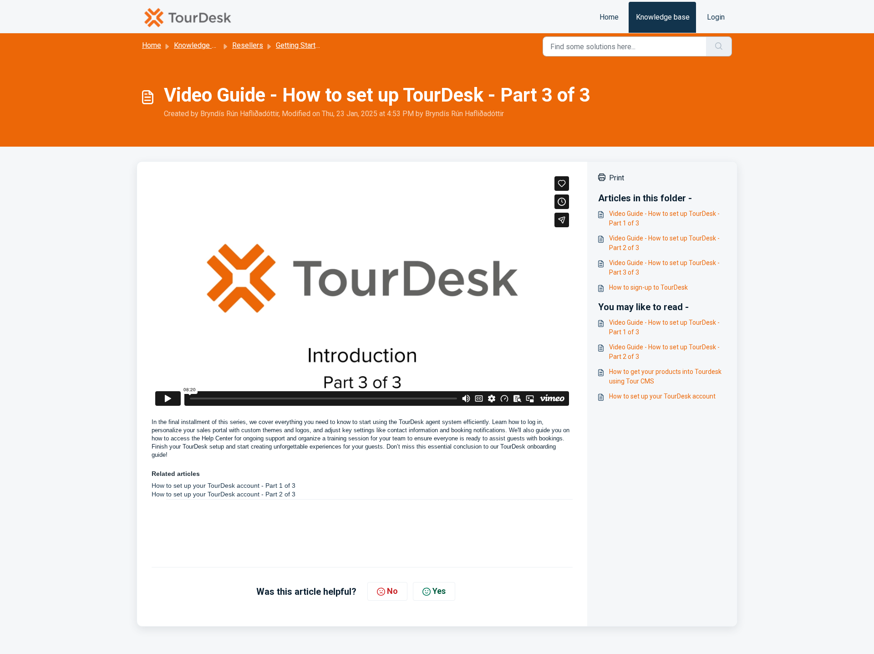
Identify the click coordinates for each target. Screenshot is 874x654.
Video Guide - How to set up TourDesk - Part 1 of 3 (664, 218)
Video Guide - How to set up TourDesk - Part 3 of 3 (664, 267)
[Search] (719, 46)
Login (716, 17)
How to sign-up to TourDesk (648, 287)
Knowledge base (663, 17)
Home (609, 17)
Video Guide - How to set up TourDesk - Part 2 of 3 (664, 243)
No (392, 591)
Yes (439, 591)
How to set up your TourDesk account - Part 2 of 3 (223, 494)
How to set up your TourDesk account (662, 396)
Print (616, 178)
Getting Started (300, 45)
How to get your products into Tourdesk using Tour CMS (665, 376)
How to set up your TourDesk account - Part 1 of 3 (223, 485)
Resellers (247, 45)
